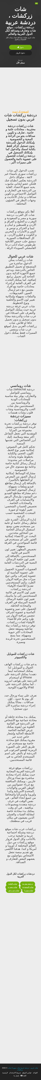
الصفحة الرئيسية (20, 111)
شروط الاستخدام (15, 1073)
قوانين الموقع (26, 1073)
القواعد (35, 1073)
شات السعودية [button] (27, 887)
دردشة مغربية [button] (27, 884)
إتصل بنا (16, 1076)
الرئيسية (5, 1073)
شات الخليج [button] (12, 884)
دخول (21, 47)
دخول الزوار (20, 53)
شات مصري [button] (12, 887)
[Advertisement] (20, 88)
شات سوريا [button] (28, 890)
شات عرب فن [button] (13, 890)
